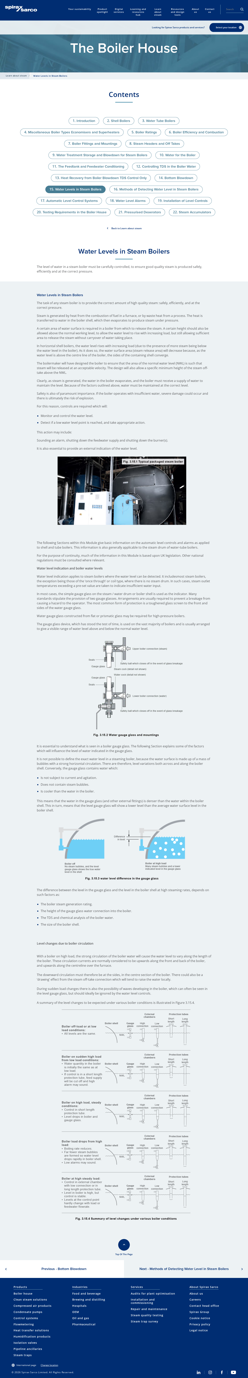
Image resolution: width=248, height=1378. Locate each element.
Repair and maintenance (149, 1309)
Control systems (26, 1318)
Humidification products (32, 1336)
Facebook (222, 1372)
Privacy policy (199, 1324)
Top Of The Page (124, 1254)
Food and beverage (86, 1293)
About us (196, 1293)
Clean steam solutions (30, 1299)
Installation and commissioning (143, 1301)
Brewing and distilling (88, 1299)
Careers (195, 1299)
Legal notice (198, 1330)
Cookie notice (199, 1318)
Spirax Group (199, 1312)
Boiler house (23, 1293)
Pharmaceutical (84, 1324)
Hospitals (79, 1306)
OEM (75, 1312)
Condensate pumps (28, 1312)
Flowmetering (24, 1324)
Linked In (199, 1372)
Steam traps (23, 1355)
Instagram (210, 1372)
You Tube (233, 1372)
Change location (49, 1365)
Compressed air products (33, 1306)
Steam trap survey (144, 1321)
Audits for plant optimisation (153, 1293)
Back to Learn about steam (126, 228)
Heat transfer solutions (31, 1330)
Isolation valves (25, 1343)
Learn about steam (16, 75)
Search (242, 9)
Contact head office (204, 1306)
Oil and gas (80, 1318)
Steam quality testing (147, 1315)
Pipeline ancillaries (28, 1349)
